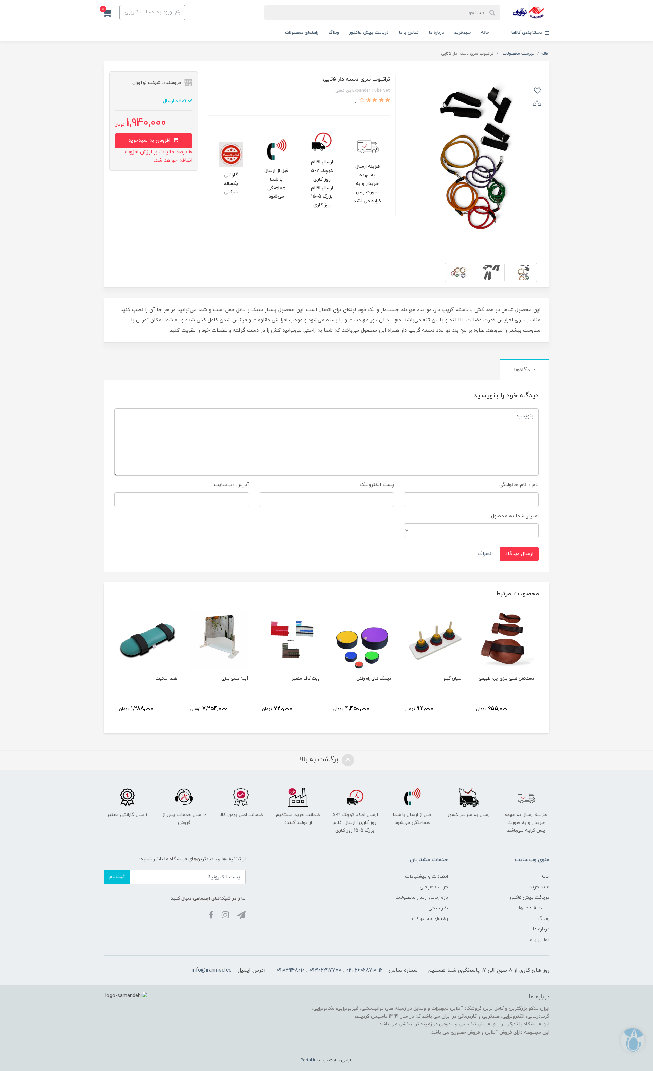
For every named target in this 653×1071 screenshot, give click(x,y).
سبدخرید (462, 33)
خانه (485, 33)
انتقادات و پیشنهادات (426, 876)
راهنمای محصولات (301, 33)
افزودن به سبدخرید (150, 140)
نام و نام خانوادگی (519, 485)
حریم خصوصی (434, 887)
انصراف (485, 553)
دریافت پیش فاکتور (369, 33)
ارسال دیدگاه (519, 553)
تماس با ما (409, 33)
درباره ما (436, 33)
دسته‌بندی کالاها (527, 33)
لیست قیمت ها (534, 908)
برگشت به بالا (319, 759)
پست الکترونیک (376, 485)
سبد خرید (539, 887)
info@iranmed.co (211, 970)
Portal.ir (308, 1060)
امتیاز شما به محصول (515, 516)
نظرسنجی (438, 908)
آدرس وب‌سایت (231, 485)
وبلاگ (334, 33)
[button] (111, 12)
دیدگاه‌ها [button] (524, 370)
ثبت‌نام (117, 876)
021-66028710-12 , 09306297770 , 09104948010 (329, 970)
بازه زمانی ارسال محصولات (421, 897)
